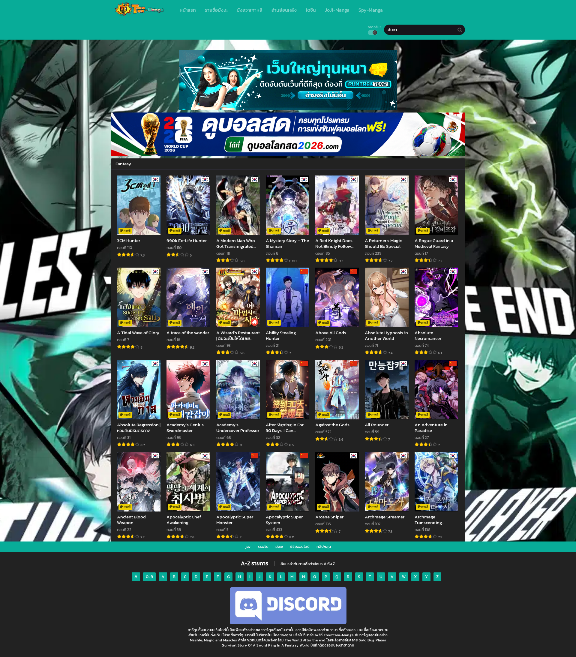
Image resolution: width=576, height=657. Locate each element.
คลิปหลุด (323, 546)
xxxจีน (263, 546)
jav (248, 546)
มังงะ (279, 546)
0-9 (149, 577)
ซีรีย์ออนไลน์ (300, 546)
